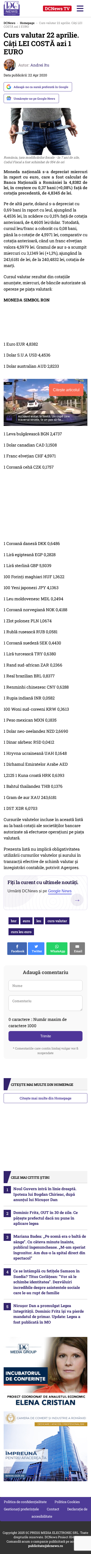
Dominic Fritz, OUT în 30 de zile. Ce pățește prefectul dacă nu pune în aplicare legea (45, 1218)
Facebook (17, 951)
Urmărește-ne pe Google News (34, 98)
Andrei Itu (39, 64)
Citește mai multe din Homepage (45, 1098)
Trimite (45, 1036)
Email (77, 951)
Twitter (36, 951)
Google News (60, 891)
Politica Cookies (67, 1501)
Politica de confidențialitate (25, 1501)
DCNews (16, 8)
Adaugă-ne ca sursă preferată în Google (41, 87)
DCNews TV (57, 8)
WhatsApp (57, 951)
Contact (53, 1509)
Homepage (27, 23)
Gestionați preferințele (21, 1509)
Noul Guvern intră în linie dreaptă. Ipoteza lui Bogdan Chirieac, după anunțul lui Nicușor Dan (44, 1194)
